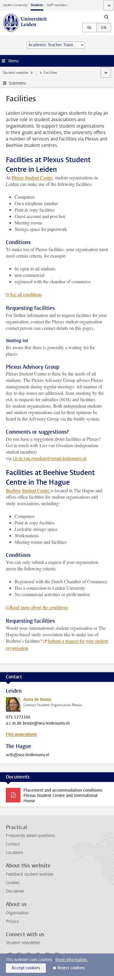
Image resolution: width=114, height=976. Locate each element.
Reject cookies (71, 968)
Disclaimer (15, 891)
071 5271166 (18, 717)
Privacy (12, 921)
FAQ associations (21, 734)
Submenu (17, 83)
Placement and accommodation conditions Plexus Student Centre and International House (62, 796)
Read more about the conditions (39, 607)
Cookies (13, 883)
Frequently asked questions (30, 835)
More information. (71, 960)
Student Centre (36, 490)
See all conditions (26, 294)
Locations (14, 852)
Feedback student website (29, 874)
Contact (13, 844)
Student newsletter (23, 943)
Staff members (56, 5)
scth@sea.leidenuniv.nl (27, 755)
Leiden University (15, 5)
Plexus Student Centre (32, 177)
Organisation (17, 913)
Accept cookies (26, 968)
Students (37, 5)
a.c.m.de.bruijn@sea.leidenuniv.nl (38, 723)
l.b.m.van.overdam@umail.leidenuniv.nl (49, 458)
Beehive (13, 490)
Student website (15, 72)
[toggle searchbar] (106, 16)
